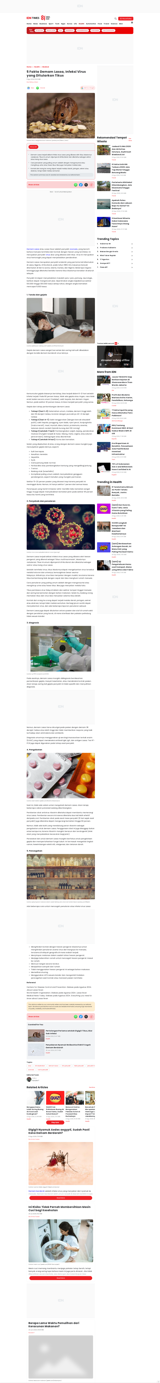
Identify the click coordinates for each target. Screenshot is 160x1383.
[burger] (132, 22)
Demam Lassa (33, 249)
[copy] (91, 185)
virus (48, 254)
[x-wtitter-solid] (86, 185)
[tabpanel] (61, 165)
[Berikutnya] (95, 1206)
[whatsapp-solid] (75, 185)
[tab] (34, 147)
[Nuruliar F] (29, 1079)
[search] (115, 18)
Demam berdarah (37, 1296)
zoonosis (73, 249)
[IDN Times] (38, 18)
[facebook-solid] (81, 185)
